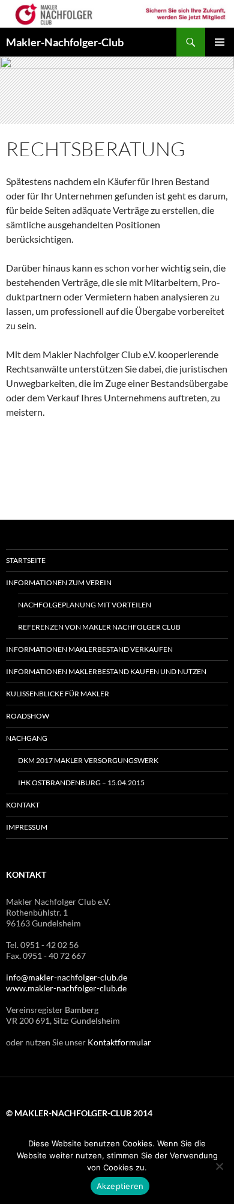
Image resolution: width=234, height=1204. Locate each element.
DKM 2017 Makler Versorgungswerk (88, 760)
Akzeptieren (120, 1186)
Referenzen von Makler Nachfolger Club (99, 626)
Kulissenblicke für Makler (57, 693)
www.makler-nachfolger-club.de (66, 988)
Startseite (26, 560)
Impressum (26, 827)
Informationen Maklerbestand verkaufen (89, 649)
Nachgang (26, 738)
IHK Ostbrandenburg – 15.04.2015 (81, 782)
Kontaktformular (119, 1042)
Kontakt (23, 804)
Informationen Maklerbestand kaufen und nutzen (106, 671)
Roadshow (27, 715)
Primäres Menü (219, 42)
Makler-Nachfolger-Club (65, 42)
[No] (219, 1166)
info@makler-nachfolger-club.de (66, 977)
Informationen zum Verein (59, 582)
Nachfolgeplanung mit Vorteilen (84, 604)
